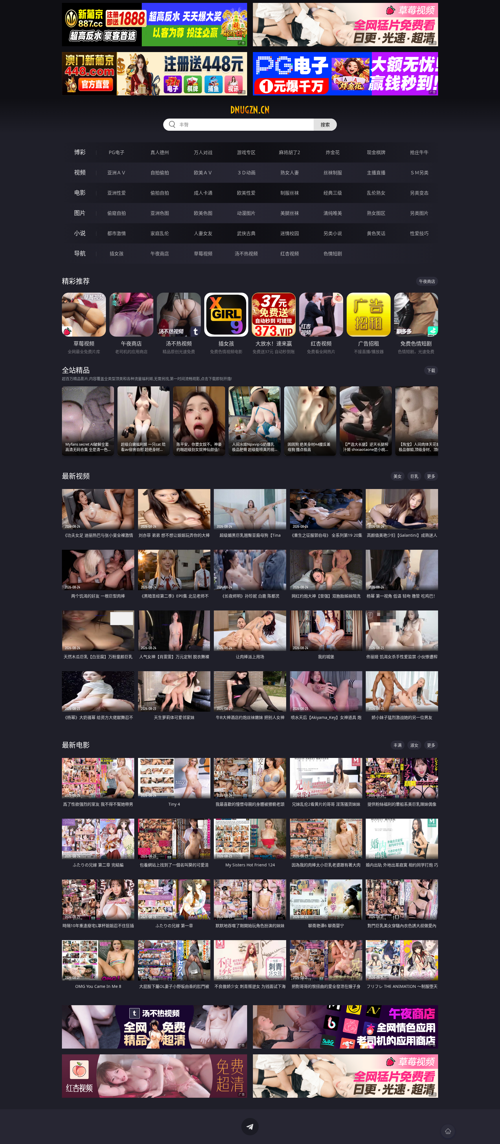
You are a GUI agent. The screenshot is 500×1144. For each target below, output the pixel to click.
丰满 (398, 745)
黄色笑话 (376, 233)
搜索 (325, 124)
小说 (80, 233)
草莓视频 (203, 253)
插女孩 (117, 253)
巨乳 (414, 476)
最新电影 (76, 745)
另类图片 (419, 213)
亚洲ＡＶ (116, 172)
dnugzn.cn (250, 110)
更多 (431, 476)
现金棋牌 (376, 152)
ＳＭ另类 (419, 172)
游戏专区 (246, 152)
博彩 (80, 152)
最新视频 (76, 476)
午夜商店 (159, 253)
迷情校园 (289, 233)
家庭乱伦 (159, 233)
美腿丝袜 (289, 213)
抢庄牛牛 (419, 152)
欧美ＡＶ (203, 172)
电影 (80, 193)
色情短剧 (332, 253)
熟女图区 (376, 213)
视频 (80, 172)
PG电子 (116, 152)
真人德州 (159, 152)
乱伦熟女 (376, 193)
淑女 (414, 745)
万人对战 (203, 152)
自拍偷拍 (159, 172)
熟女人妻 (289, 172)
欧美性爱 (246, 193)
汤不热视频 (246, 253)
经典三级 (332, 193)
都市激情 (116, 233)
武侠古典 (246, 233)
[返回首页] (448, 1131)
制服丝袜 (289, 193)
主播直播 (376, 172)
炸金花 (333, 152)
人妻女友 (203, 233)
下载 (431, 370)
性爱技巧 (419, 233)
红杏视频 (289, 253)
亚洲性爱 (116, 193)
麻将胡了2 (289, 152)
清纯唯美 (332, 213)
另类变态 (419, 193)
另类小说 (332, 233)
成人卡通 (203, 193)
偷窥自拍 (116, 213)
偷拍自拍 (159, 193)
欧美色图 (203, 213)
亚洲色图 (159, 213)
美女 (398, 476)
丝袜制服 (332, 172)
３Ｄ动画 (246, 172)
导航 (80, 253)
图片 (80, 213)
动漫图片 (246, 213)
